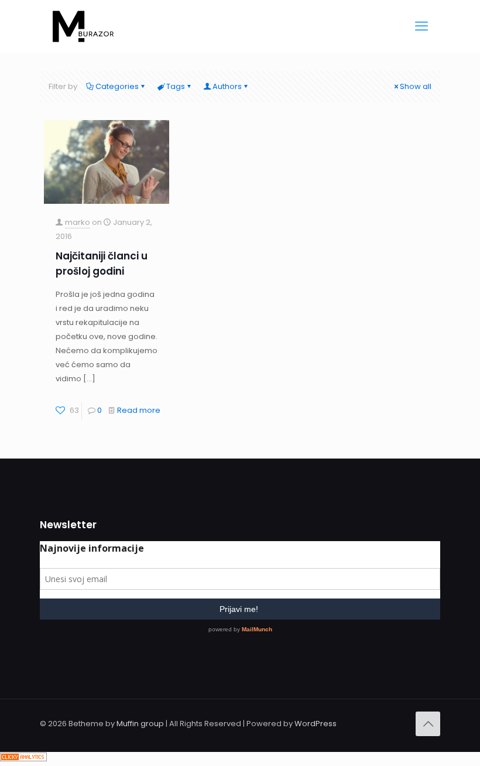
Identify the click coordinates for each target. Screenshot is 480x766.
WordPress (315, 723)
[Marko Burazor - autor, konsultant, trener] (83, 26)
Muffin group (140, 723)
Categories (117, 86)
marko (77, 222)
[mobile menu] (421, 26)
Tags (175, 86)
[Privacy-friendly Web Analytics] (23, 758)
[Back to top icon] (428, 724)
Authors (227, 86)
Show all (415, 86)
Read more (138, 410)
